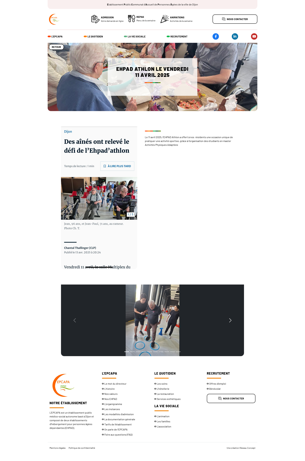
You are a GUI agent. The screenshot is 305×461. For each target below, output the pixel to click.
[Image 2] (132, 352)
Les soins (162, 383)
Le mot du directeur (115, 383)
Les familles (163, 421)
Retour (56, 46)
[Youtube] (254, 36)
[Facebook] (216, 36)
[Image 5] (149, 352)
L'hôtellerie (163, 388)
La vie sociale (137, 36)
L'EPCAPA (57, 36)
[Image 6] (155, 352)
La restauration (165, 393)
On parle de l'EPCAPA (116, 429)
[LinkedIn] (235, 36)
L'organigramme (113, 403)
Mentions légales (58, 448)
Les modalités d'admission (119, 414)
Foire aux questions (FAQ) (118, 434)
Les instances (112, 409)
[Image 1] (126, 352)
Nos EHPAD (110, 398)
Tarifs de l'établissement (118, 424)
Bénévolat (215, 388)
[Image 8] (166, 352)
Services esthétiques (169, 398)
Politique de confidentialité (82, 448)
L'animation (163, 416)
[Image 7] (161, 352)
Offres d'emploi (217, 383)
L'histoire (109, 388)
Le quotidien (95, 36)
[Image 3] (138, 352)
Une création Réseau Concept (241, 448)
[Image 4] (144, 352)
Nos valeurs (111, 393)
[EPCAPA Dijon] (65, 19)
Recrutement (178, 36)
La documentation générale (119, 419)
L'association (164, 426)
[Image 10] (178, 352)
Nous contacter (237, 19)
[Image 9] (172, 352)
